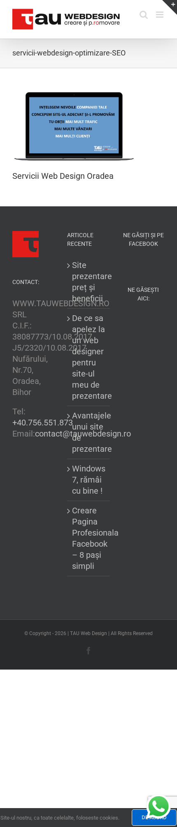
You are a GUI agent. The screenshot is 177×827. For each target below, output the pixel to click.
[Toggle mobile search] (144, 14)
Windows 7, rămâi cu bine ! (88, 480)
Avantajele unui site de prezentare (88, 432)
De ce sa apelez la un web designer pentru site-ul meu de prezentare (88, 357)
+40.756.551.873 (42, 422)
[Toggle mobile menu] (160, 14)
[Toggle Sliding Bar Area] (169, 7)
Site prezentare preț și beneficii (88, 281)
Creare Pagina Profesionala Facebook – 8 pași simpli (88, 538)
